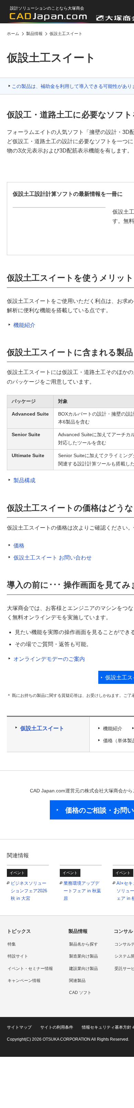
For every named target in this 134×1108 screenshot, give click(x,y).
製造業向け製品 (83, 956)
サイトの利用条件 (56, 1027)
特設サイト (18, 956)
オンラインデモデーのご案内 (49, 659)
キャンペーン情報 (24, 980)
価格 (18, 546)
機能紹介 (24, 325)
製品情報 (78, 931)
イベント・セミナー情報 (30, 968)
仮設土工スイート (42, 728)
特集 (12, 944)
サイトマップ (19, 1027)
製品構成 (24, 480)
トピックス (19, 931)
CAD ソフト (80, 992)
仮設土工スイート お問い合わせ (52, 558)
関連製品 (77, 980)
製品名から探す (83, 944)
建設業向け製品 (83, 968)
